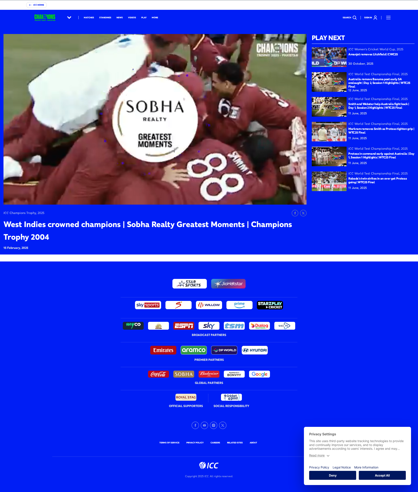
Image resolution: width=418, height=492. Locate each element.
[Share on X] (303, 213)
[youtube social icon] (204, 425)
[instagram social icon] (213, 425)
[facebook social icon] (195, 425)
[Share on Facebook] (295, 213)
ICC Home (38, 4)
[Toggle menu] (388, 17)
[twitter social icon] (222, 425)
